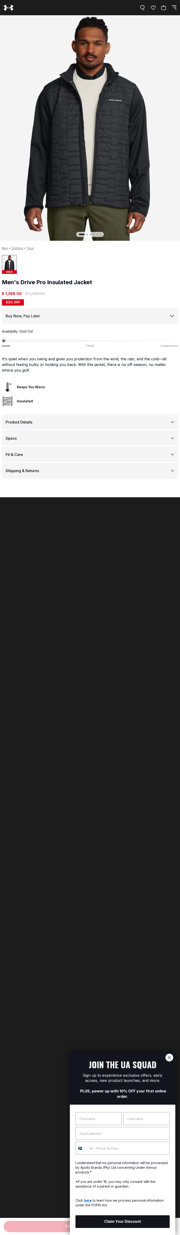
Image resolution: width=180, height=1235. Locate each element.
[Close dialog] (169, 1057)
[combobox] (85, 1148)
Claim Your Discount (122, 1221)
